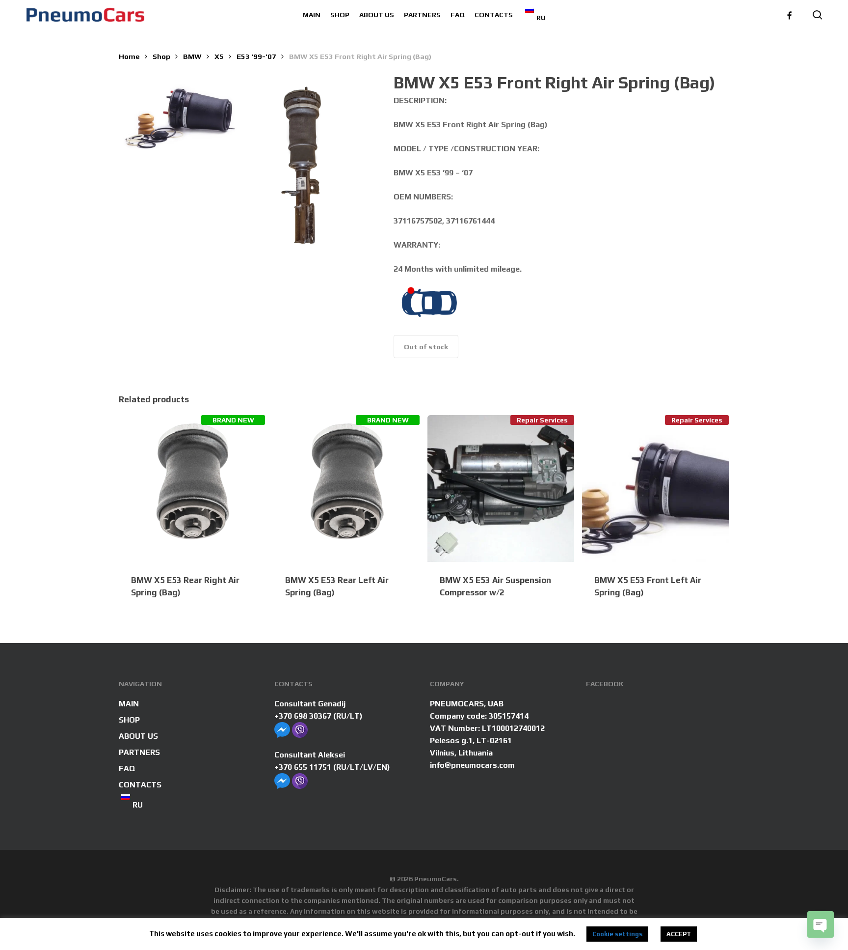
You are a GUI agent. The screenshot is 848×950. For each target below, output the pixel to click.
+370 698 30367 (302, 716)
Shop (161, 56)
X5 (219, 56)
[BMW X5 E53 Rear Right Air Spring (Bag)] (192, 488)
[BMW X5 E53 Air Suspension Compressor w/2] (500, 488)
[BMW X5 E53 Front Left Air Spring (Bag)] (655, 488)
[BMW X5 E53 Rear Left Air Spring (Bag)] (346, 488)
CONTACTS (140, 784)
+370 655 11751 (302, 767)
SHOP (129, 720)
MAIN (129, 703)
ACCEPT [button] (678, 934)
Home (129, 56)
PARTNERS (139, 752)
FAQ (127, 768)
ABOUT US (138, 736)
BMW (192, 56)
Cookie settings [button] (617, 934)
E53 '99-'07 (256, 56)
